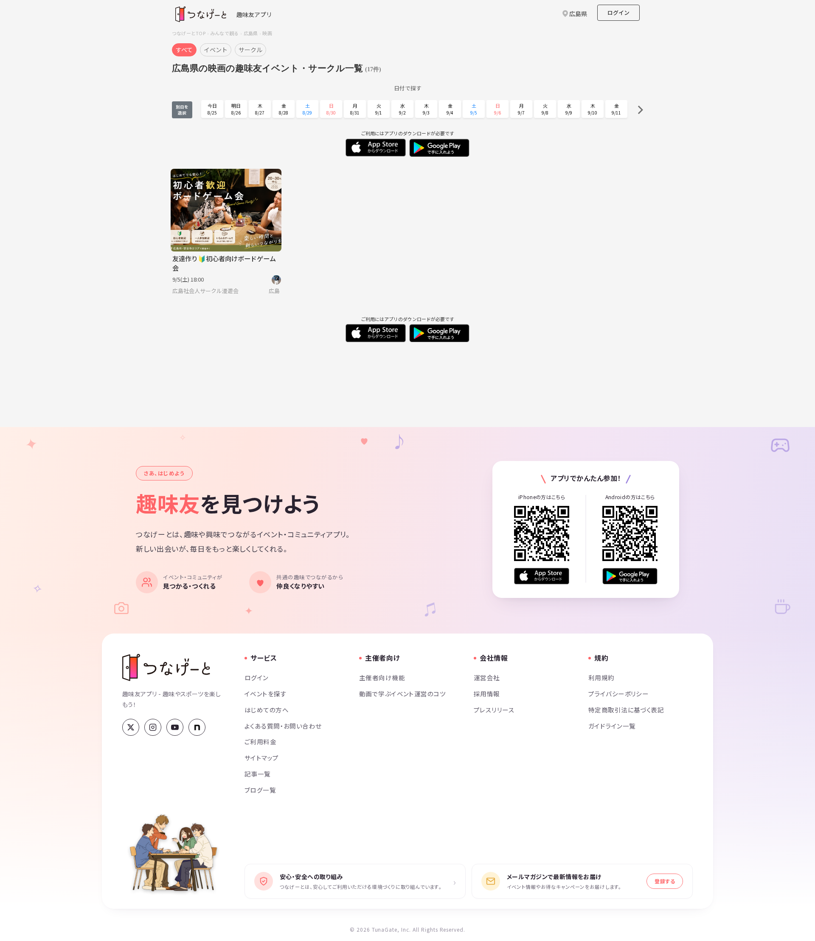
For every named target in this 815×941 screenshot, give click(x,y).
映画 (267, 33)
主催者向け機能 (382, 677)
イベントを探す (265, 693)
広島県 (251, 33)
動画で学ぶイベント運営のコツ (402, 693)
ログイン (618, 12)
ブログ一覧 (260, 789)
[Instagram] (152, 727)
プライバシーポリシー (618, 693)
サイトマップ (261, 757)
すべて (184, 49)
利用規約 (601, 677)
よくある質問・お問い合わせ (283, 725)
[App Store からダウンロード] (541, 576)
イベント (216, 49)
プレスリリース (494, 709)
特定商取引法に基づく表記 (626, 709)
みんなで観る (224, 33)
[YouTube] (174, 727)
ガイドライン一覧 (611, 725)
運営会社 (487, 677)
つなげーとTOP (188, 33)
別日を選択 (182, 110)
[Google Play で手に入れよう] (630, 576)
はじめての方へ (266, 709)
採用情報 (487, 693)
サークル (250, 49)
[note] (196, 727)
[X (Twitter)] (130, 727)
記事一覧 (257, 773)
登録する (665, 881)
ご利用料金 (260, 741)
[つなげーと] (166, 667)
